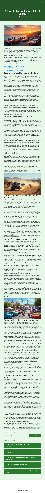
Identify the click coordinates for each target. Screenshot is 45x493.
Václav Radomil (37, 48)
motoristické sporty (13, 432)
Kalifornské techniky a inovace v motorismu (13, 69)
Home (7, 16)
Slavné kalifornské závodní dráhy (11, 65)
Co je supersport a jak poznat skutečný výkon (17, 444)
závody (20, 432)
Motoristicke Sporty (14, 16)
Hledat (35, 435)
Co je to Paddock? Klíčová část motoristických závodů (20, 457)
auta (23, 432)
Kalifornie (7, 432)
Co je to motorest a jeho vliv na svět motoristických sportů (21, 471)
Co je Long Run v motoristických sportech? (16, 464)
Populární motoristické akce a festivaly (12, 67)
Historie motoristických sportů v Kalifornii (12, 63)
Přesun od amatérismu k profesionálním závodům (14, 66)
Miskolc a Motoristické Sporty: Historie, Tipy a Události (19, 451)
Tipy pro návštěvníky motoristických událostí (13, 70)
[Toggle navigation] (42, 2)
